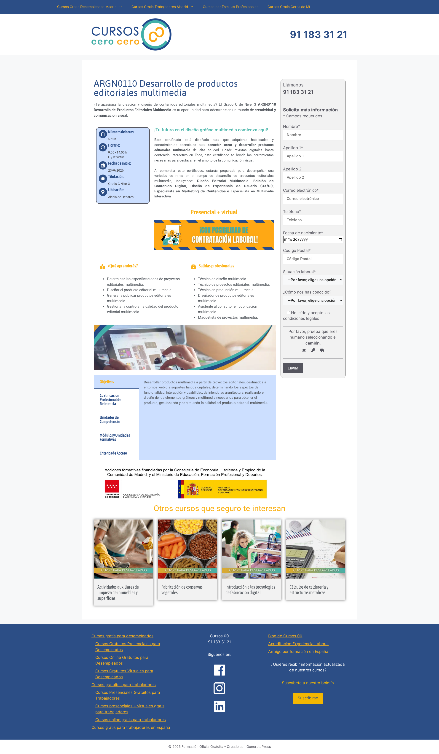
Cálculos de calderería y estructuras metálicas (308, 589)
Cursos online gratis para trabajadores (130, 719)
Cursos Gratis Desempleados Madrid (87, 7)
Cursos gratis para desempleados (122, 636)
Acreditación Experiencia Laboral (298, 643)
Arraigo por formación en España (298, 651)
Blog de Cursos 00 (285, 636)
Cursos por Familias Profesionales (230, 7)
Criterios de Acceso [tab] (113, 453)
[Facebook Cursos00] (219, 670)
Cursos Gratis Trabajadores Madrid (159, 7)
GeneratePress (258, 746)
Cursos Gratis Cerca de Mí (289, 7)
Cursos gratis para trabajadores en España (130, 727)
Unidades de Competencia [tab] (110, 419)
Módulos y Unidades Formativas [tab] (115, 437)
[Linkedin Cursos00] (219, 706)
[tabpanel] (207, 395)
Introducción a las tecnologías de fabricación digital (250, 589)
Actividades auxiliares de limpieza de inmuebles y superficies (118, 592)
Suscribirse (308, 698)
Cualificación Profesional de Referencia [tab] (110, 399)
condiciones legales (301, 318)
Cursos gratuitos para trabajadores (123, 684)
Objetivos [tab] (107, 381)
